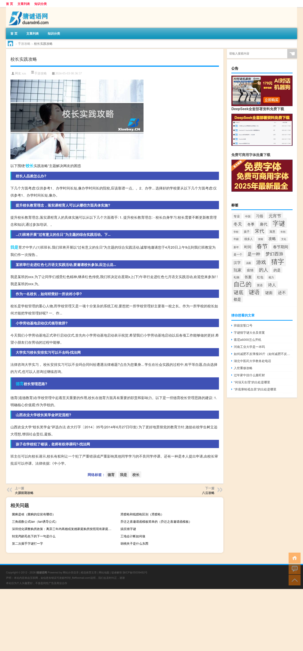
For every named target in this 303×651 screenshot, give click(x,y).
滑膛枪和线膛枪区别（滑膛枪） (142, 514)
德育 (20, 383)
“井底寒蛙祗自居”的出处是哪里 (255, 389)
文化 (283, 239)
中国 (247, 216)
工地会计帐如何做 (132, 536)
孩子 (247, 232)
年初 (283, 231)
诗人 (272, 284)
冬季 (250, 224)
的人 (263, 269)
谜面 (269, 292)
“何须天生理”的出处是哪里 (252, 382)
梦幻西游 (274, 253)
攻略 (272, 238)
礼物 (236, 277)
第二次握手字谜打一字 (27, 543)
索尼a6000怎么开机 (247, 339)
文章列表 (24, 3)
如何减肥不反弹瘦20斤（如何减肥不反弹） (263, 353)
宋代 (259, 230)
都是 (237, 299)
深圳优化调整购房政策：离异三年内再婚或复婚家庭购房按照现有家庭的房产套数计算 (63, 528)
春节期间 (280, 246)
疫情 (250, 270)
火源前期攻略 (24, 492)
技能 (260, 239)
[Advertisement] (133, 620)
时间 (247, 246)
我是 (14, 247)
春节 (262, 246)
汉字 (237, 262)
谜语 (254, 292)
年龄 (236, 239)
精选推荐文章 (89, 572)
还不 (282, 292)
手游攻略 (24, 43)
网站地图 (104, 572)
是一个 (238, 254)
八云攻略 (208, 492)
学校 (236, 231)
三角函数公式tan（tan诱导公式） (35, 521)
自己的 (243, 283)
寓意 (272, 231)
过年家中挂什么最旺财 (249, 375)
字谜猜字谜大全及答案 (249, 332)
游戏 (261, 261)
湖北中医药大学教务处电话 (252, 361)
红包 (260, 277)
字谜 (279, 222)
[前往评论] (294, 569)
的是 (277, 269)
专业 (237, 216)
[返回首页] (294, 558)
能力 (271, 277)
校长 (30, 165)
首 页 (9, 3)
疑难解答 (116, 572)
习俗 (259, 215)
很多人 (248, 239)
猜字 (277, 261)
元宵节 (275, 215)
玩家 (238, 270)
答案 (248, 276)
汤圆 (248, 263)
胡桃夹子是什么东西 (134, 543)
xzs (24, 73)
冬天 (238, 224)
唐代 (263, 224)
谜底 (238, 291)
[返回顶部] (294, 580)
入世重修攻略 (243, 368)
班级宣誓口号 (243, 325)
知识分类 (40, 3)
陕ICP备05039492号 (135, 572)
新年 (236, 247)
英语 (260, 285)
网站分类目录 (71, 572)
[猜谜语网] (29, 8)
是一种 (254, 254)
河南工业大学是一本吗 (249, 346)
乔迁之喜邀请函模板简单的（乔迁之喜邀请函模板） (156, 521)
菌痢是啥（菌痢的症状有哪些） (33, 514)
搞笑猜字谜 (128, 528)
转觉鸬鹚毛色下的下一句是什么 (33, 536)
